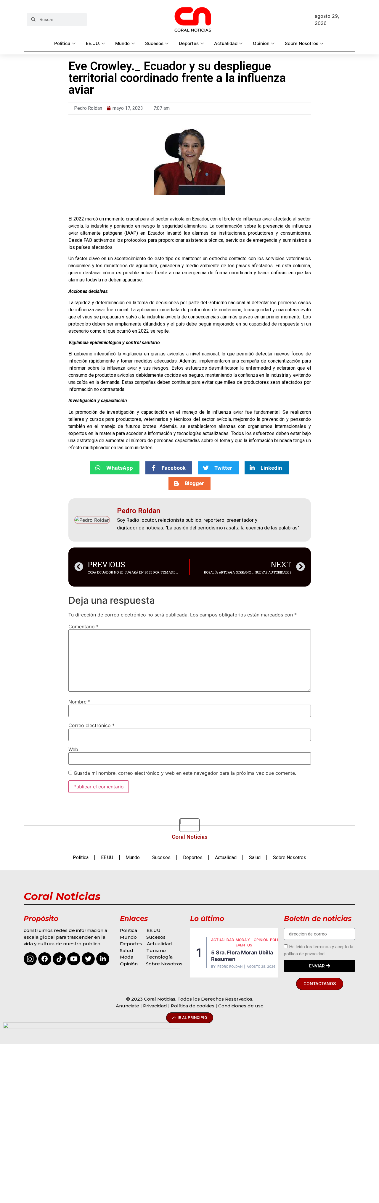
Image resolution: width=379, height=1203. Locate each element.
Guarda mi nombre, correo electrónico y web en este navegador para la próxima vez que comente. (185, 773)
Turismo (156, 950)
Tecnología (159, 957)
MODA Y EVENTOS (244, 942)
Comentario (83, 626)
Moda (126, 957)
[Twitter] (88, 958)
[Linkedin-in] (102, 958)
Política (128, 930)
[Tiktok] (59, 958)
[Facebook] (44, 958)
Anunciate (127, 1006)
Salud (255, 857)
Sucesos (154, 43)
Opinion (261, 43)
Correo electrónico (91, 725)
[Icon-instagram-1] (30, 958)
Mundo (122, 43)
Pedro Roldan (230, 966)
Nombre (79, 701)
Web (73, 749)
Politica (62, 43)
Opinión (129, 964)
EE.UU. (93, 43)
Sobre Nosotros (301, 43)
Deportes (189, 43)
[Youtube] (73, 958)
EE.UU (107, 857)
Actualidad (225, 43)
